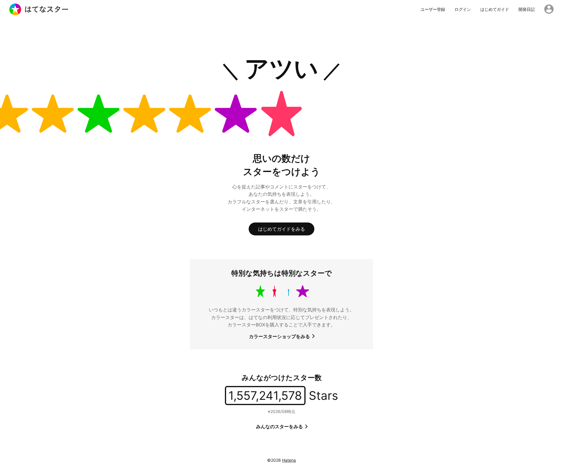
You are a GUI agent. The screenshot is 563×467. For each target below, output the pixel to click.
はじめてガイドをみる (281, 229)
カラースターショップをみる (280, 336)
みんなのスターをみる (280, 426)
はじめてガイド (494, 9)
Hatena (289, 460)
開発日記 (526, 9)
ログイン (463, 9)
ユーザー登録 (432, 9)
